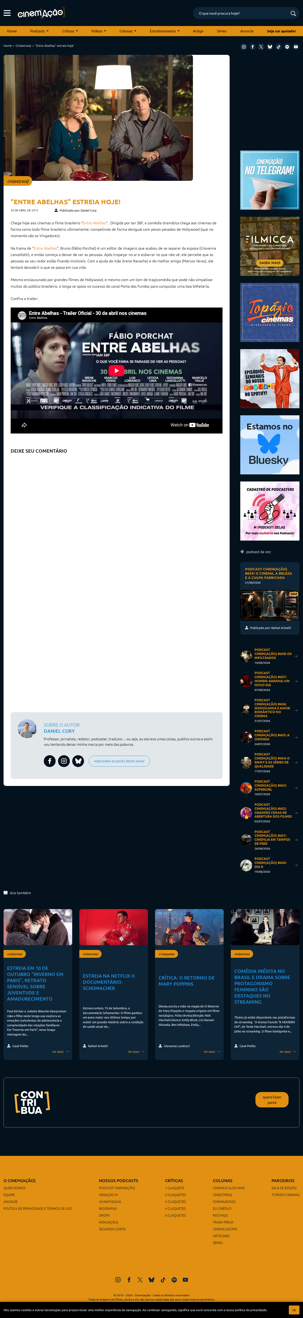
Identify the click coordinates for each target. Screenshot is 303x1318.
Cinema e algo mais (229, 1187)
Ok (294, 1310)
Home (12, 31)
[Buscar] (293, 13)
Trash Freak (223, 1222)
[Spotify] (287, 46)
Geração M (108, 1194)
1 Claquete (174, 1187)
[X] (261, 46)
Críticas (68, 31)
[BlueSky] (269, 46)
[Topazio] (269, 312)
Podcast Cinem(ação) (117, 1187)
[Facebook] (252, 46)
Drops (104, 1215)
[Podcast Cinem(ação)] (269, 378)
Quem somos (14, 1187)
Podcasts (37, 31)
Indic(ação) (108, 1222)
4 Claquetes (175, 1208)
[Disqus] (117, 515)
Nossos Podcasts (118, 1180)
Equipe (9, 1194)
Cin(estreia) (23, 45)
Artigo (198, 31)
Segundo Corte (112, 1229)
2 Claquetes (175, 1194)
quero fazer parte (272, 1100)
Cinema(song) (224, 1201)
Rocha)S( (220, 1215)
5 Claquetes (175, 1215)
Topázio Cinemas (285, 1194)
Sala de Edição (284, 1187)
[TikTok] (278, 46)
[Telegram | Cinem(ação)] (269, 179)
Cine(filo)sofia (225, 1229)
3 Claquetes (175, 1201)
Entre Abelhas (94, 222)
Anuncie (247, 31)
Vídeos (96, 31)
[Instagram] (243, 46)
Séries (222, 31)
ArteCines (221, 1235)
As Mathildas (110, 1201)
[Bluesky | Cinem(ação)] (269, 444)
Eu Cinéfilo (222, 1208)
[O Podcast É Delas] (269, 510)
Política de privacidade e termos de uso (38, 1208)
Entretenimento (163, 31)
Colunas (126, 31)
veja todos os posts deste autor (119, 761)
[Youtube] (295, 46)
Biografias (108, 1208)
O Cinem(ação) (20, 1180)
